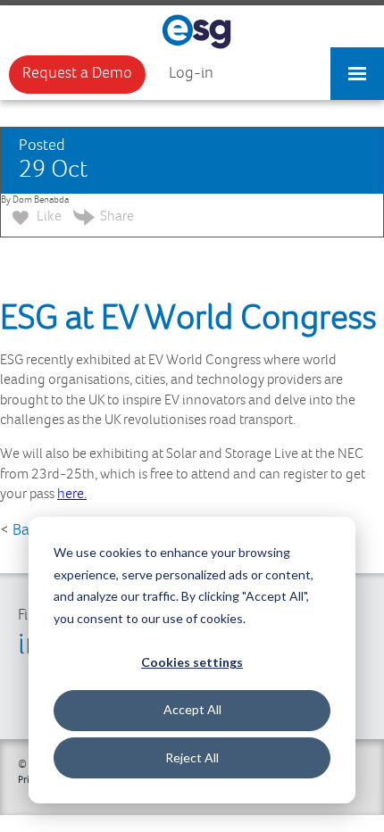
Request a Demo (77, 73)
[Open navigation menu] (357, 65)
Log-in (191, 73)
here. (72, 494)
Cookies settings (192, 662)
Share (117, 216)
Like (48, 216)
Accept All (192, 709)
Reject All (192, 757)
